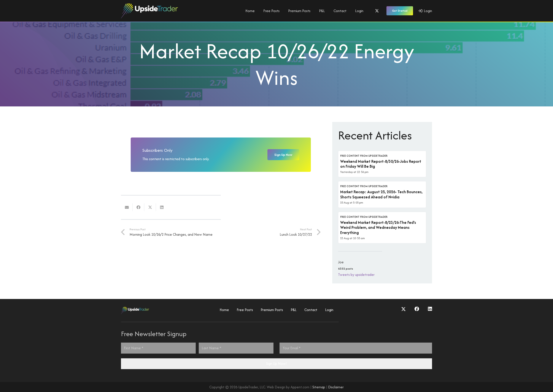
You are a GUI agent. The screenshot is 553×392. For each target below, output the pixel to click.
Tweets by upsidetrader (356, 274)
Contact (310, 309)
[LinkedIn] (430, 309)
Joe (341, 262)
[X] (377, 11)
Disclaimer (336, 387)
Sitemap (318, 387)
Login (329, 309)
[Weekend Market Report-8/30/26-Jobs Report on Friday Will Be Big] (382, 164)
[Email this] (127, 207)
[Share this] (138, 207)
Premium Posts (272, 309)
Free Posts (245, 309)
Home (224, 309)
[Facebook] (417, 309)
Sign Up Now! (276, 363)
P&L (294, 309)
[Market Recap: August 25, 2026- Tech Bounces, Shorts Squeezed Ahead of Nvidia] (382, 194)
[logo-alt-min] (149, 10)
